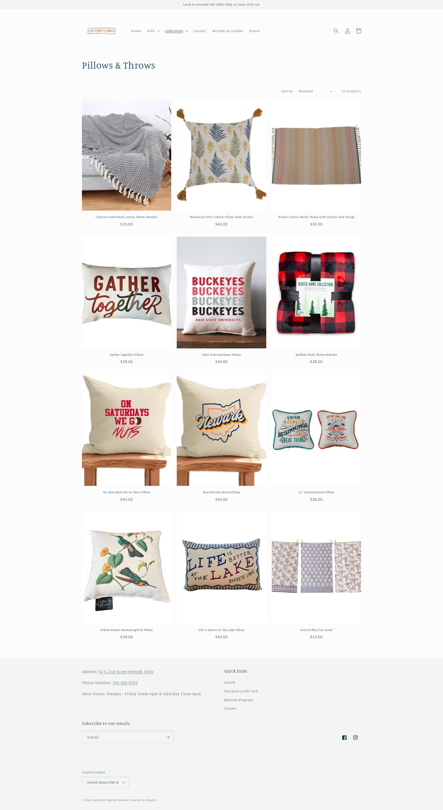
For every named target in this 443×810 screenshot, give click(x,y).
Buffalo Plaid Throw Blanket (316, 354)
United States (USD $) (103, 782)
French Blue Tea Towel (316, 630)
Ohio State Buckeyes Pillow (221, 354)
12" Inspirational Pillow (316, 492)
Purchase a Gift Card (241, 691)
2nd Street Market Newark (110, 800)
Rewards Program (238, 700)
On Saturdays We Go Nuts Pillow (126, 492)
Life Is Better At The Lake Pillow (221, 630)
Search (229, 682)
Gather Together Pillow (127, 354)
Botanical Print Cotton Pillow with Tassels (221, 217)
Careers (230, 708)
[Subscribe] (167, 737)
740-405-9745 (125, 682)
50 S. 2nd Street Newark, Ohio (126, 671)
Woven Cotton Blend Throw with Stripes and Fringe (316, 217)
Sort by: (287, 91)
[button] (153, 31)
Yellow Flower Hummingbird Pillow (126, 630)
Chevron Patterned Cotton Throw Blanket (126, 217)
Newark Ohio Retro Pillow (221, 492)
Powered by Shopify (142, 800)
